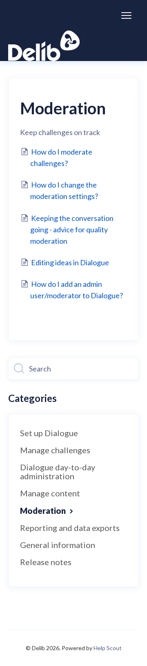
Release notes (45, 562)
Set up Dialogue (49, 433)
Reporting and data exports (70, 528)
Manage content (50, 493)
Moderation (43, 510)
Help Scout (108, 647)
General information (57, 545)
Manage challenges (55, 450)
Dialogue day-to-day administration (57, 471)
